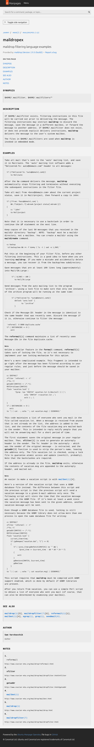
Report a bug (51, 52)
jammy (6, 32)
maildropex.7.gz (31, 32)
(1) (65, 479)
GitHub (55, 734)
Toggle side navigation (17, 22)
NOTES (6, 83)
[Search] (89, 12)
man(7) (16, 32)
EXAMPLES (7, 71)
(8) (53, 616)
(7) (34, 614)
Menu (26, 3)
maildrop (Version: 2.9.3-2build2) (28, 52)
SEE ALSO (7, 75)
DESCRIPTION (9, 67)
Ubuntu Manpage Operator (29, 734)
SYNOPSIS (7, 63)
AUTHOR (7, 79)
